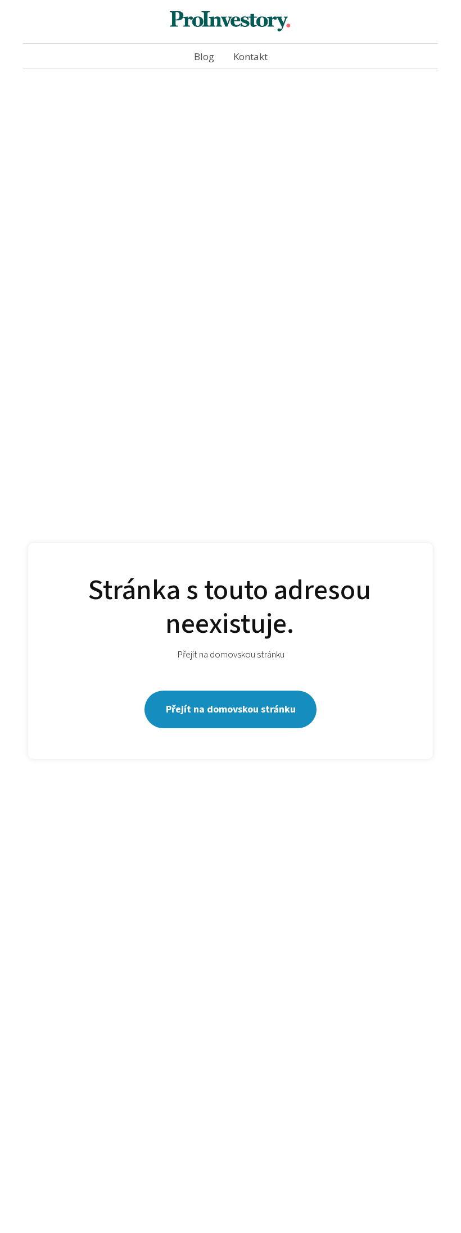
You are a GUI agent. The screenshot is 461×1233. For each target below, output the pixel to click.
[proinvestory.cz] (230, 22)
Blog (204, 56)
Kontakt (250, 56)
